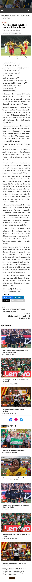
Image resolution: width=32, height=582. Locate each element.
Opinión (4, 446)
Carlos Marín (7, 30)
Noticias (5, 22)
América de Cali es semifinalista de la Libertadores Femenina (13, 309)
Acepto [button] (12, 578)
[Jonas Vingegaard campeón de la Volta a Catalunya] (16, 397)
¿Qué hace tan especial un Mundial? (13, 478)
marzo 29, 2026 (15, 413)
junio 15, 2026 (14, 354)
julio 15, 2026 (14, 452)
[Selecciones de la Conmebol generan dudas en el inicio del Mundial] (16, 338)
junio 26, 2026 (15, 480)
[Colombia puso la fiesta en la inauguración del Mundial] (16, 367)
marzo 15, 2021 (16, 30)
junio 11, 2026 (14, 384)
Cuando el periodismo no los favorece (13, 450)
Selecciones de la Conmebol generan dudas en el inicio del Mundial (15, 351)
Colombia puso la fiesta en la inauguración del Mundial (15, 381)
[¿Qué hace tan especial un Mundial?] (16, 466)
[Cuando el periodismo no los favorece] (16, 438)
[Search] (29, 10)
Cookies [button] (5, 578)
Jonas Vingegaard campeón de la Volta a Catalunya (14, 410)
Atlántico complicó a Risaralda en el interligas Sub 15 (19, 316)
